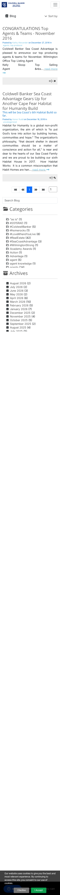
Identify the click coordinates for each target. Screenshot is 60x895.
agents (14, 267)
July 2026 (16, 287)
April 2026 (16, 298)
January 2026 (19, 309)
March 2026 (17, 301)
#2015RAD (16, 223)
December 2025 (20, 312)
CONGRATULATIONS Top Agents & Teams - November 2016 (28, 33)
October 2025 (19, 320)
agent (13, 260)
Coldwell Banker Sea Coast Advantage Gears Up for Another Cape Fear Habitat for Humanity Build (27, 101)
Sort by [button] (53, 16)
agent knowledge (21, 263)
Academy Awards (21, 248)
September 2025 (20, 323)
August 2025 (18, 327)
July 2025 (16, 331)
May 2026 (16, 294)
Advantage (17, 256)
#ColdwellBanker (20, 226)
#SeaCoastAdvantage (23, 241)
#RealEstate (17, 237)
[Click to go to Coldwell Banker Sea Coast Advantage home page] (13, 4)
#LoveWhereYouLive (23, 234)
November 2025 (20, 316)
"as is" (14, 219)
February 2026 (19, 305)
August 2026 (18, 283)
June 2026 (17, 290)
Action (14, 252)
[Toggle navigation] (55, 4)
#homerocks (18, 230)
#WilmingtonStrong (22, 245)
